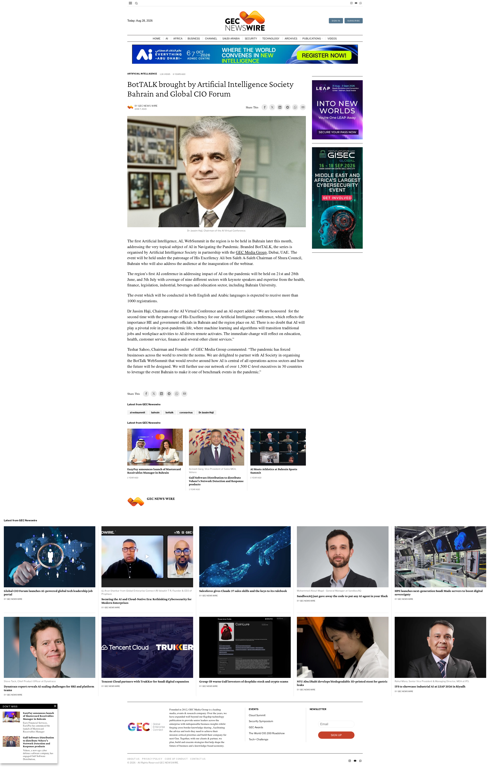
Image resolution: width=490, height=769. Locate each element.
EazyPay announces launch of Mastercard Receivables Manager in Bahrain (154, 470)
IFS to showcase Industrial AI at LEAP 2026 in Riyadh (430, 686)
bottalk (169, 412)
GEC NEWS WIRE (148, 105)
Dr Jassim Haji (206, 412)
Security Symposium (261, 721)
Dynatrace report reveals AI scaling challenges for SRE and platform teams (49, 688)
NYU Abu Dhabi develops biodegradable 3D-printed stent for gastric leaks (342, 683)
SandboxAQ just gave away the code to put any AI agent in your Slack (342, 596)
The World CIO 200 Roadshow (267, 733)
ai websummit (137, 412)
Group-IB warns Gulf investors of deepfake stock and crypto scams (243, 681)
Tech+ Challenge (258, 739)
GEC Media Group (251, 252)
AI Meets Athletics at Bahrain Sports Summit (273, 470)
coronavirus (186, 412)
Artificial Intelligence (142, 73)
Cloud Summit (257, 715)
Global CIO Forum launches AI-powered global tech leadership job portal (48, 592)
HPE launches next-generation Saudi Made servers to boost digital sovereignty (439, 592)
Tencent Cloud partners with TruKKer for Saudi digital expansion (145, 681)
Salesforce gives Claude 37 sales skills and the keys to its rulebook (243, 591)
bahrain (155, 412)
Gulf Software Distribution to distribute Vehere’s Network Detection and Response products (216, 481)
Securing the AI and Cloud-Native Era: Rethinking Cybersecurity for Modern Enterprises (146, 600)
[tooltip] (351, 3)
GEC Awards (256, 727)
